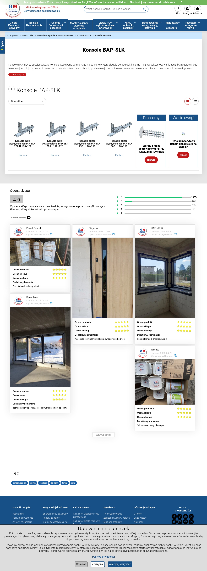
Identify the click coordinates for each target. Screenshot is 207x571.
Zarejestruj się (187, 14)
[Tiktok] (179, 516)
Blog (178, 13)
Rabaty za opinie (51, 517)
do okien (43, 483)
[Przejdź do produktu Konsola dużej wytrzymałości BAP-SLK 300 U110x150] (119, 129)
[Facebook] (174, 516)
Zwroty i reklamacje (22, 522)
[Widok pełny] (195, 101)
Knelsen (23, 155)
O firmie (138, 513)
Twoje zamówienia (113, 513)
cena (73, 483)
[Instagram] (179, 521)
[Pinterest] (185, 521)
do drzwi (54, 483)
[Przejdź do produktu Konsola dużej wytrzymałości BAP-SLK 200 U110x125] (55, 129)
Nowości (138, 522)
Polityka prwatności (103, 556)
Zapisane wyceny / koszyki (117, 517)
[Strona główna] (13, 9)
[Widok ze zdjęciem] (187, 101)
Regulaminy (18, 513)
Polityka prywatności (22, 517)
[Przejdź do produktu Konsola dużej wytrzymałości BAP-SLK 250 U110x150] (87, 129)
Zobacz (183, 155)
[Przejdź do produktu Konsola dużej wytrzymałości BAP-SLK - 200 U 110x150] (22, 129)
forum (64, 483)
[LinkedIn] (191, 521)
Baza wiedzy (140, 517)
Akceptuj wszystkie (120, 564)
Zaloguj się (197, 13)
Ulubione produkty (113, 522)
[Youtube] (185, 516)
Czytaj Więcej (17, 75)
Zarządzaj (98, 564)
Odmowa (81, 564)
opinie (33, 483)
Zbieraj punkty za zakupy (55, 513)
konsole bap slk (19, 483)
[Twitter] (174, 521)
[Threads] (191, 516)
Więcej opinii (103, 434)
